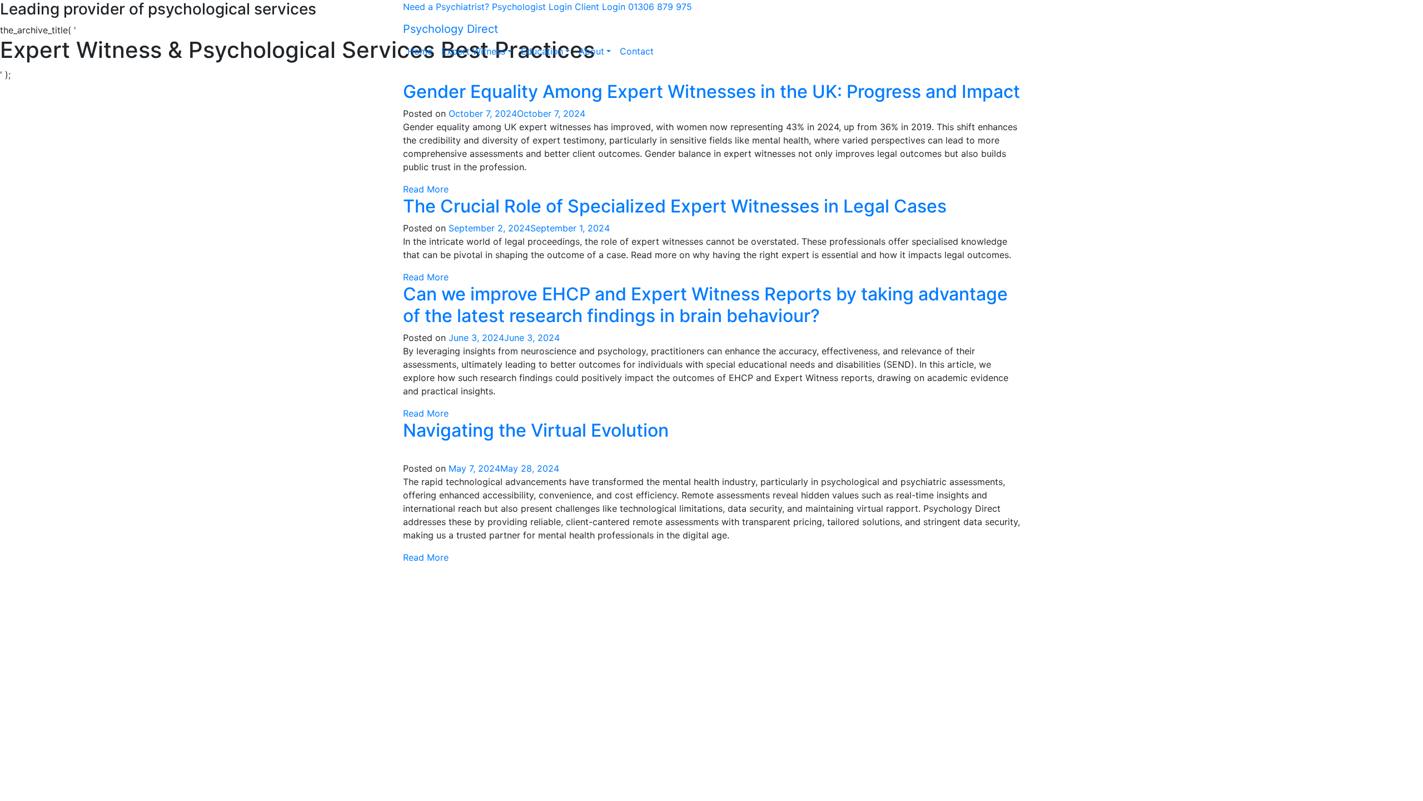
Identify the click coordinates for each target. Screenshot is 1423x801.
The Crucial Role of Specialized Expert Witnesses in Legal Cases (675, 206)
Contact (637, 51)
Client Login (600, 6)
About (591, 51)
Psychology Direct (450, 29)
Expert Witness (473, 51)
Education (542, 51)
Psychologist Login (532, 6)
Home (419, 51)
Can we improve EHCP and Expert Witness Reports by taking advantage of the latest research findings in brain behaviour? (705, 304)
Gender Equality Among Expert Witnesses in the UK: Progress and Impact (711, 91)
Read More (426, 189)
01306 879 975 (660, 6)
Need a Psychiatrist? (446, 6)
